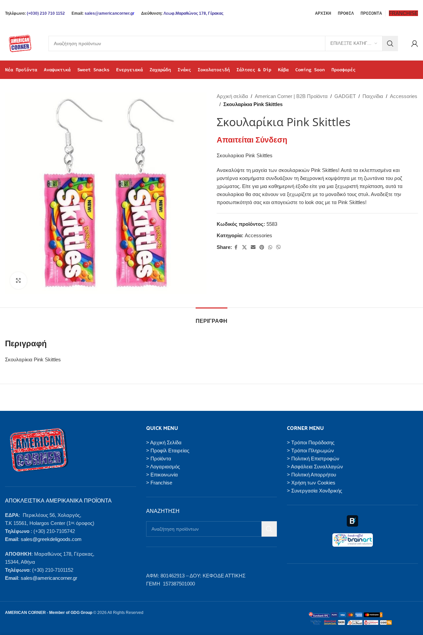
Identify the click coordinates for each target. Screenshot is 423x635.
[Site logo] (20, 43)
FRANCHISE (403, 13)
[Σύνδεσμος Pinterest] (261, 247)
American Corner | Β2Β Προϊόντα (291, 96)
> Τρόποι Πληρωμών (310, 450)
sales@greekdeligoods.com (51, 539)
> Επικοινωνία (162, 474)
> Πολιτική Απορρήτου (311, 474)
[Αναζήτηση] (390, 43)
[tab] (211, 317)
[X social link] (244, 247)
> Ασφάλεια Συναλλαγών (315, 466)
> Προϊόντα (158, 458)
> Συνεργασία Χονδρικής (314, 490)
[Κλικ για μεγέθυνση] (18, 280)
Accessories (403, 96)
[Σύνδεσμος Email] (253, 247)
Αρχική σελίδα (232, 96)
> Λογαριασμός (163, 466)
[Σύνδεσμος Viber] (278, 247)
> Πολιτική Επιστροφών (313, 458)
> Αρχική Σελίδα (164, 442)
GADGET (345, 96)
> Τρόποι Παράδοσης (310, 442)
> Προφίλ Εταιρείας (167, 450)
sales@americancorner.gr (49, 578)
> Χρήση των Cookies (311, 482)
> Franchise (159, 482)
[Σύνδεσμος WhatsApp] (270, 247)
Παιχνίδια (372, 96)
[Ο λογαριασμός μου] (414, 43)
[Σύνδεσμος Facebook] (236, 247)
